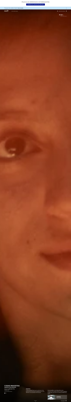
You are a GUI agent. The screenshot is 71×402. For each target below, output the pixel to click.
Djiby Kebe (59, 397)
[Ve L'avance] (51, 397)
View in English (20, 7)
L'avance (59, 396)
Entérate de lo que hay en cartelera (35, 4)
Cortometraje (6, 391)
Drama (11, 391)
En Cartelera (15, 11)
